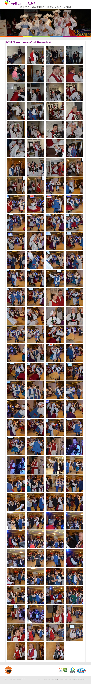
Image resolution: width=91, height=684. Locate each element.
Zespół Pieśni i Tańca (22, 3)
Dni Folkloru (67, 7)
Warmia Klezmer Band (38, 7)
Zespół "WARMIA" (24, 7)
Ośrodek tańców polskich (54, 7)
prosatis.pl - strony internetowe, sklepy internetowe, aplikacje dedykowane (67, 679)
